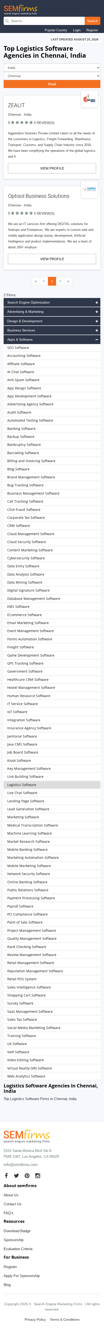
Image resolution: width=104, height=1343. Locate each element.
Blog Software (18, 469)
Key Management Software (29, 768)
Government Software (25, 671)
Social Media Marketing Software (33, 1027)
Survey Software (20, 1003)
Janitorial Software (22, 736)
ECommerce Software (24, 614)
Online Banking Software (27, 882)
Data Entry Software (23, 566)
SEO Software (18, 347)
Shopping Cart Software (26, 995)
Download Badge (17, 1231)
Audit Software (19, 412)
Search (92, 21)
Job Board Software (22, 752)
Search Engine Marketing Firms (58, 1304)
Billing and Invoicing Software (31, 460)
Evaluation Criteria (18, 1249)
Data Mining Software (24, 582)
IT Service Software (22, 703)
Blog (7, 1285)
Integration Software (23, 720)
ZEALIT (16, 105)
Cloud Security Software (26, 541)
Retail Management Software (30, 962)
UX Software (17, 1043)
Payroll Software (20, 906)
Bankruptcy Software (24, 444)
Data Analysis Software (25, 574)
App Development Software (29, 396)
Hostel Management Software (31, 687)
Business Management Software (33, 493)
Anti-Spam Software (23, 380)
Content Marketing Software (30, 550)
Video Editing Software (25, 1060)
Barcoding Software (23, 452)
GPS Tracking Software (25, 663)
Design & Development (24, 321)
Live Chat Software (22, 792)
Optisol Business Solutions (38, 196)
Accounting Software (24, 355)
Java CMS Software (22, 744)
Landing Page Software (25, 801)
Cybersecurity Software (26, 558)
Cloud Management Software (30, 533)
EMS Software (18, 606)
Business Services (21, 330)
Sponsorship (13, 1240)
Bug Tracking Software (25, 485)
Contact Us (13, 1204)
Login (77, 30)
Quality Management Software (32, 938)
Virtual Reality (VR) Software (29, 1068)
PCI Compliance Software (27, 914)
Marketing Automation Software (33, 857)
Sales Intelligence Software (29, 987)
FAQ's (9, 1213)
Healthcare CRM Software (28, 679)
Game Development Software (30, 655)
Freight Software (20, 647)
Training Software (21, 1035)
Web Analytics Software (26, 1076)
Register (92, 30)
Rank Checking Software (26, 946)
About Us (11, 1195)
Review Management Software (31, 954)
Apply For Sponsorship (22, 1276)
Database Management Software (33, 598)
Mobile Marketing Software (29, 865)
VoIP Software (18, 1052)
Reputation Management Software (35, 971)
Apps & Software (20, 339)
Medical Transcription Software (32, 825)
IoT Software (17, 711)
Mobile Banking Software (27, 849)
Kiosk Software (19, 760)
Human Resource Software (28, 695)
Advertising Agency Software (30, 404)
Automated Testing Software (30, 420)
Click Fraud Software (23, 509)
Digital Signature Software (28, 590)
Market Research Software (28, 841)
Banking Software (21, 428)
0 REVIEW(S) (44, 123)
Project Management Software (31, 930)
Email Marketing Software (28, 622)
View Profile (52, 168)
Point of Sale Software (25, 922)
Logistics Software (21, 784)
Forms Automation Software (29, 639)
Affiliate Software (21, 364)
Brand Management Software (31, 477)
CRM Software (18, 525)
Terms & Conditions (65, 1319)
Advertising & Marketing (25, 312)
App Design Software (24, 388)
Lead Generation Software (28, 809)
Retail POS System (22, 979)
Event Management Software (30, 630)
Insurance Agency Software (29, 728)
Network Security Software (28, 873)
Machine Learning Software (29, 833)
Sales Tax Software (22, 1019)
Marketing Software (23, 817)
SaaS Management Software (30, 1011)
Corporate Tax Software (26, 517)
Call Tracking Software (25, 501)
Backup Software (20, 436)
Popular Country (56, 30)
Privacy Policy (35, 1319)
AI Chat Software (20, 372)
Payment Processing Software (31, 898)
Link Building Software (25, 776)
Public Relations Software (27, 890)
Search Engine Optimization (28, 302)
